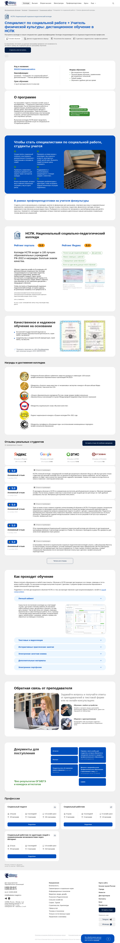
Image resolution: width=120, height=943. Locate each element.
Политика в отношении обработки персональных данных (50, 935)
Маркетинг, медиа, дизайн (58, 894)
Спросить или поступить (17, 50)
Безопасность (54, 885)
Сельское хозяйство (56, 900)
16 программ (106, 817)
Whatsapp (105, 924)
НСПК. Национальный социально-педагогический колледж (31, 16)
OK (108, 939)
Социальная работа (46, 10)
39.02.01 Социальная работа (24, 69)
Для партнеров (104, 895)
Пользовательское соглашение (76, 935)
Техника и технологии (56, 911)
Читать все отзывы (60, 561)
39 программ (14, 849)
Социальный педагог (17, 807)
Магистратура (59, 3)
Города (101, 889)
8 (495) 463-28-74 (11, 889)
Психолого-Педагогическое (58, 897)
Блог (100, 902)
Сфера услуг (53, 908)
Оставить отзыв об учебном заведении (98, 443)
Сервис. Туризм (54, 902)
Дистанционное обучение (12, 10)
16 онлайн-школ (50, 814)
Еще (92, 3)
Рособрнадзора (43, 349)
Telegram (105, 919)
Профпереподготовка (73, 3)
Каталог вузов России (107, 886)
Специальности (33, 10)
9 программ (70, 817)
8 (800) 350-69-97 (11, 887)
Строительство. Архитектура (59, 905)
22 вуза (12, 846)
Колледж (26, 3)
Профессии (103, 905)
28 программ (14, 817)
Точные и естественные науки (59, 914)
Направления (54, 883)
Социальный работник (74, 807)
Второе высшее (45, 3)
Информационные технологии (59, 891)
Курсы (86, 3)
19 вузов (13, 814)
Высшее (35, 3)
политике (96, 940)
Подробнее (32, 824)
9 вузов (68, 814)
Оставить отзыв (107, 910)
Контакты (102, 899)
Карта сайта (103, 883)
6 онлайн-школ (107, 814)
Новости (102, 892)
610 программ (50, 849)
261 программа (50, 817)
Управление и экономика (57, 917)
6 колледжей (32, 814)
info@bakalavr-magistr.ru (13, 895)
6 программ (32, 817)
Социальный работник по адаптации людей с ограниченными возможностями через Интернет (29, 837)
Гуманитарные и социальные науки (61, 888)
